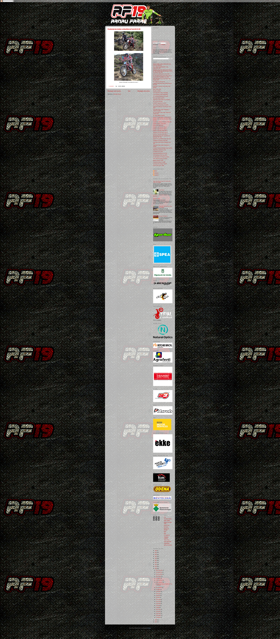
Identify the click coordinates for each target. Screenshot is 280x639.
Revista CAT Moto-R (163, 216)
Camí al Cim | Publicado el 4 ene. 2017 (161, 74)
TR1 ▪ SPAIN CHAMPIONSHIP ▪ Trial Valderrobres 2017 (160, 67)
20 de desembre (159, 570)
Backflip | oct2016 (157, 91)
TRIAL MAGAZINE (167, 541)
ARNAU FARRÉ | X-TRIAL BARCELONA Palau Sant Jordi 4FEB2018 (162, 64)
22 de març (158, 611)
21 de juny (158, 593)
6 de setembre (159, 587)
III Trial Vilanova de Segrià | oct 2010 (161, 156)
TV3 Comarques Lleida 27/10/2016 (160, 92)
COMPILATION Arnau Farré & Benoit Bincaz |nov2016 (162, 84)
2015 (156, 556)
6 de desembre (159, 572)
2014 (156, 558)
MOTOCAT (166, 527)
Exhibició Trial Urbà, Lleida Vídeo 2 (160, 132)
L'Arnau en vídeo (156, 198)
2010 (156, 566)
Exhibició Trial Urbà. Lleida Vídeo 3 (160, 134)
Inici (129, 91)
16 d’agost (158, 589)
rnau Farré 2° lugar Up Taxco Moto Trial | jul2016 (161, 87)
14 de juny (158, 595)
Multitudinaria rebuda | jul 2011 (159, 149)
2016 (156, 554)
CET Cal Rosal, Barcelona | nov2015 (160, 96)
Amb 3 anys (161, 190)
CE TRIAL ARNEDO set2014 (158, 115)
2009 (156, 568)
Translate (163, 44)
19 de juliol (158, 591)
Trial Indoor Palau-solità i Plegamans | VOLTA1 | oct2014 (161, 110)
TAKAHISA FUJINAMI (166, 537)
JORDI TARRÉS (167, 520)
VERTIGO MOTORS (168, 545)
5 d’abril (157, 607)
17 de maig (158, 603)
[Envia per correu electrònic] (118, 86)
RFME (165, 531)
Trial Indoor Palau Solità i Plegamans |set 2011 (162, 143)
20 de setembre (159, 582)
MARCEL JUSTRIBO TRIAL (168, 523)
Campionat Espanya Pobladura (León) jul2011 (162, 148)
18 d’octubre (158, 576)
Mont (156, 171)
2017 (156, 552)
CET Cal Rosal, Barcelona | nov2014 (160, 105)
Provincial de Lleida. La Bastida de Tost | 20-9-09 (124, 29)
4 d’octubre (158, 578)
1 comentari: (111, 86)
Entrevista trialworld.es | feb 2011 (160, 153)
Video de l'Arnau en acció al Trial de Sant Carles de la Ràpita (161, 181)
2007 (156, 622)
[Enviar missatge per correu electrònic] (116, 86)
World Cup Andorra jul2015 (158, 98)
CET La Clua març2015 (158, 101)
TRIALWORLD (167, 543)
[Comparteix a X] (121, 86)
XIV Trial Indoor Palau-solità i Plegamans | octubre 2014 (162, 113)
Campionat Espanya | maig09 (159, 162)
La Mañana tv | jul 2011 (158, 151)
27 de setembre (159, 580)
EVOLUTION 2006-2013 (158, 125)
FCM (165, 517)
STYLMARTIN (167, 535)
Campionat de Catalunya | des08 (160, 163)
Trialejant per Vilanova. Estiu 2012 (160, 140)
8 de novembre (159, 574)
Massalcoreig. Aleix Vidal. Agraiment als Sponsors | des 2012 (161, 136)
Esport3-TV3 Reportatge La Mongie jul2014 (162, 117)
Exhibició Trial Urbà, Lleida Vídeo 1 (160, 130)
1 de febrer (158, 617)
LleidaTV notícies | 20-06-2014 (159, 123)
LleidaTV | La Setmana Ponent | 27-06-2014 (162, 122)
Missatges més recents (114, 91)
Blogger (149, 628)
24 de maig (158, 601)
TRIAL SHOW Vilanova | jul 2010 (160, 158)
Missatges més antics (143, 91)
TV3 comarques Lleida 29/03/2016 (160, 94)
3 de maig (158, 605)
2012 (156, 562)
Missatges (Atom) (117, 94)
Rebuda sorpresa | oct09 (158, 160)
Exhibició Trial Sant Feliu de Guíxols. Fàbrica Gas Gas (162, 119)
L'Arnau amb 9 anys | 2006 (158, 165)
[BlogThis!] (120, 86)
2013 (156, 560)
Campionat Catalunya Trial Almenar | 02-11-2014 (162, 107)
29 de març (158, 609)
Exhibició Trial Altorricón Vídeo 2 (160, 128)
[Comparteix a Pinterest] (124, 86)
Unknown (156, 173)
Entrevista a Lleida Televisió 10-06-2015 (161, 99)
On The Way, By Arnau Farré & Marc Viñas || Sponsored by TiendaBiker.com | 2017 (162, 76)
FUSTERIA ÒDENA (168, 519)
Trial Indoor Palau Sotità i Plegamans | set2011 (161, 145)
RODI (165, 533)
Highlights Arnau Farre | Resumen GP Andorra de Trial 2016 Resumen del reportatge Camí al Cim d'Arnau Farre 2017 (162, 71)
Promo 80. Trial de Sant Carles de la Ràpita (165, 207)
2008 (156, 620)
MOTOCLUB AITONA (166, 529)
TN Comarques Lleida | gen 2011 (160, 155)
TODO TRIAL (166, 540)
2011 (156, 564)
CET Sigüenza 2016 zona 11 (159, 81)
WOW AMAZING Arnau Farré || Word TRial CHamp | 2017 (162, 79)
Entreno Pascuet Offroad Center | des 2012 (162, 138)
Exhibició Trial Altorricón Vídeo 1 (160, 127)
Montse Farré (166, 525)
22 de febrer (158, 615)
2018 (156, 550)
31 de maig (158, 599)
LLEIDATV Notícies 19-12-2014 (159, 103)
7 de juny (158, 597)
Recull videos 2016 (157, 89)
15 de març (158, 613)
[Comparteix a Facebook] (123, 86)
